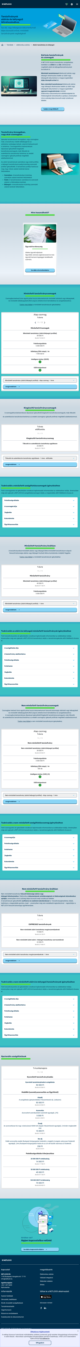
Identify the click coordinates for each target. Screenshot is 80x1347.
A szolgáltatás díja (11, 648)
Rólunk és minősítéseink (9, 1313)
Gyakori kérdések (7, 1296)
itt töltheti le (44, 1338)
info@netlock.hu (6, 1279)
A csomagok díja (10, 506)
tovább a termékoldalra (40, 270)
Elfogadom (40, 1343)
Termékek (10, 45)
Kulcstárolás (9, 518)
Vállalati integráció (46, 1278)
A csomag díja (9, 837)
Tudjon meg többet (26, 305)
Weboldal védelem (46, 1281)
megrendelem (10, 387)
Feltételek (8, 666)
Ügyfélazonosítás (11, 524)
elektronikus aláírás (23, 45)
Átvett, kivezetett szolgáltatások (12, 1303)
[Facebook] (41, 1308)
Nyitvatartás (5, 1287)
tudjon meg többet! (51, 109)
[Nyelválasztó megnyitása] (72, 4)
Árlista (42, 1285)
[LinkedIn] (45, 1308)
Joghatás (8, 512)
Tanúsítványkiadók (7, 1306)
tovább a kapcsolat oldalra (34, 1249)
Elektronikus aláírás (46, 1274)
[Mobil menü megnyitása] (77, 4)
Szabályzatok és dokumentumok (12, 1317)
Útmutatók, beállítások (9, 1299)
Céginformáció (6, 1310)
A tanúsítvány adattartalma (14, 654)
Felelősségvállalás (11, 500)
